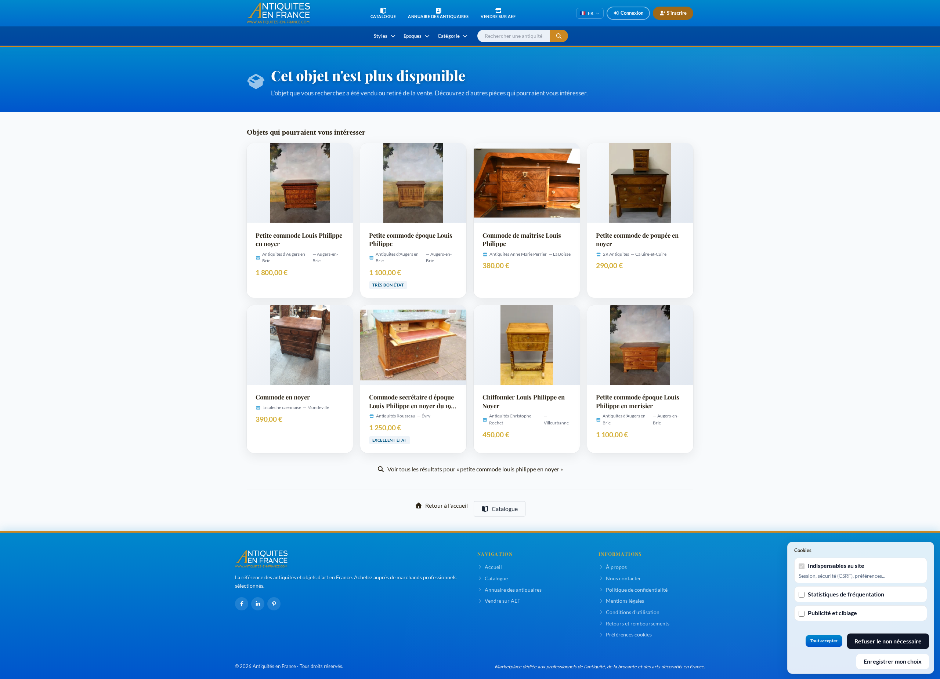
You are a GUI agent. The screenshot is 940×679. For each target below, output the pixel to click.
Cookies (802, 550)
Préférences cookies (629, 634)
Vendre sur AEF (502, 601)
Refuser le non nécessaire (888, 641)
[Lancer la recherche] (559, 36)
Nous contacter (623, 578)
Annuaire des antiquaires (513, 590)
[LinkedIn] (257, 603)
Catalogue (505, 508)
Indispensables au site (836, 565)
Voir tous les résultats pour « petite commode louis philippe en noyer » (475, 469)
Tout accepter (824, 640)
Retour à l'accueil (446, 505)
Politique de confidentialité (637, 590)
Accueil (493, 567)
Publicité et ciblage (832, 612)
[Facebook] (241, 603)
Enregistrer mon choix (893, 661)
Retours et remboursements (637, 623)
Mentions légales (625, 601)
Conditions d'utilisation (632, 612)
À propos (616, 567)
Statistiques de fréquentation (846, 594)
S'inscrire (677, 13)
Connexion (632, 13)
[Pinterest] (274, 603)
